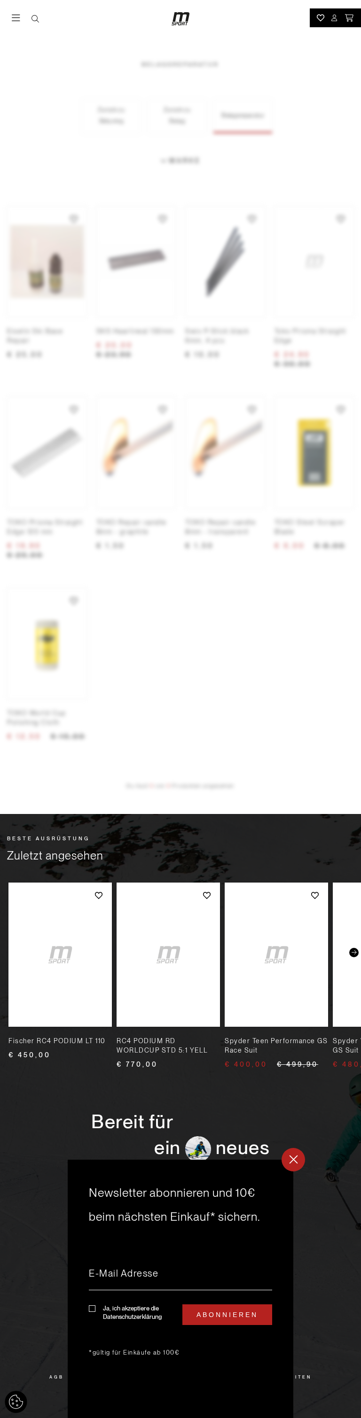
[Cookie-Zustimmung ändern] (16, 1402)
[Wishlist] (320, 18)
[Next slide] (354, 952)
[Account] (334, 18)
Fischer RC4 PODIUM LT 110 (57, 1041)
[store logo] (180, 18)
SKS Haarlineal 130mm (135, 331)
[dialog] (180, 1289)
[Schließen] (293, 1159)
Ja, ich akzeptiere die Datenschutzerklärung (132, 1312)
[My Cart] (349, 18)
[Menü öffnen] (21, 19)
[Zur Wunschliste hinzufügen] (74, 219)
